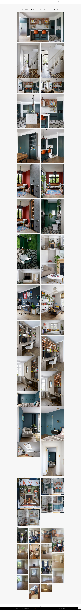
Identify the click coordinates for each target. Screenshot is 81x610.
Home (23, 1)
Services (38, 1)
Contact (52, 1)
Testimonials (44, 1)
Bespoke (34, 1)
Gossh (36, 608)
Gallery (60, 608)
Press (48, 1)
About (26, 1)
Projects (30, 1)
